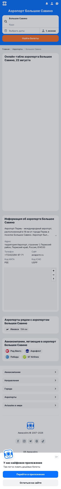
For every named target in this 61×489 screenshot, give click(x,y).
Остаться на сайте (30, 482)
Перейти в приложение (30, 474)
